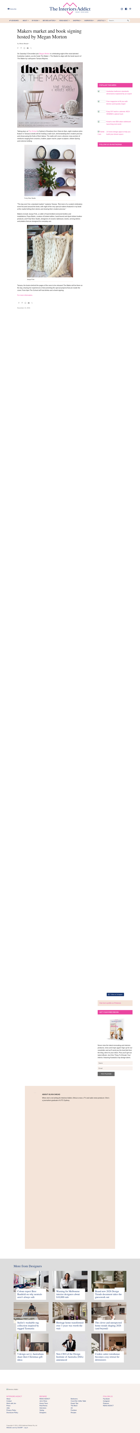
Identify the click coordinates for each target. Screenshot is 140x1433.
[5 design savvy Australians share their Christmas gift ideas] (31, 1335)
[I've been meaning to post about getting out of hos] (127, 284)
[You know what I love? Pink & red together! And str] (103, 845)
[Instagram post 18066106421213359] (103, 155)
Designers (42, 1412)
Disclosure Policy (12, 1412)
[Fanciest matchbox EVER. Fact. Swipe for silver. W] (115, 841)
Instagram (106, 1401)
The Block (74, 1405)
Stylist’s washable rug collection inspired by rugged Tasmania (28, 1325)
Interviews (42, 1408)
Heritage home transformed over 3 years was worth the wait (69, 1325)
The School (33, 131)
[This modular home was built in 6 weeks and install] (127, 463)
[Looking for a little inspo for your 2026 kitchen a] (115, 182)
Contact (9, 1401)
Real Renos (43, 1405)
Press (8, 1405)
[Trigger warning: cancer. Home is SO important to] (115, 614)
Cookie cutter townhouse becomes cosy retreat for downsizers (107, 1356)
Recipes (73, 1412)
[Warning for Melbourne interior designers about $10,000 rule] (70, 1272)
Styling (41, 1410)
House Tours (43, 1403)
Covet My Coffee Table (78, 1401)
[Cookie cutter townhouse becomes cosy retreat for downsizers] (108, 1335)
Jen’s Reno (43, 1401)
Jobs (8, 1408)
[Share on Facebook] (17, 48)
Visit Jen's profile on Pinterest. (110, 1003)
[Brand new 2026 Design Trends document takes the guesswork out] (108, 1272)
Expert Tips (74, 1403)
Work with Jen (11, 1403)
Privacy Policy (11, 1410)
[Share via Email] (27, 48)
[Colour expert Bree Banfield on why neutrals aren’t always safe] (31, 1272)
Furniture (74, 1410)
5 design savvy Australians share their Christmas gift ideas (30, 1356)
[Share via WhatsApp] (24, 48)
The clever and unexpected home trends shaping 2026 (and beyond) (108, 1325)
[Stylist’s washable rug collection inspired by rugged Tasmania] (31, 1303)
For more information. (25, 295)
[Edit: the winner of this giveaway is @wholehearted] (103, 538)
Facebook (106, 1399)
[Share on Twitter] (31, 48)
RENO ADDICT (44, 1399)
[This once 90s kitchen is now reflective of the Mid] (127, 900)
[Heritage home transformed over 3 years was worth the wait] (70, 1303)
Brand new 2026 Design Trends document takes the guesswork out (108, 1294)
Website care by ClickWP (14, 1427)
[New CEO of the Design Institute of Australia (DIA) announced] (70, 1335)
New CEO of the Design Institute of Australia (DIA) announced (69, 1356)
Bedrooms (74, 1399)
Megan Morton (44, 54)
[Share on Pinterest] (21, 48)
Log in (26, 1427)
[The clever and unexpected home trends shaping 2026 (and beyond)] (108, 1303)
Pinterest (106, 1403)
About (8, 1399)
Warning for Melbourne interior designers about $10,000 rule (68, 1294)
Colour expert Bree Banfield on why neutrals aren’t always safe (29, 1294)
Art (72, 1408)
